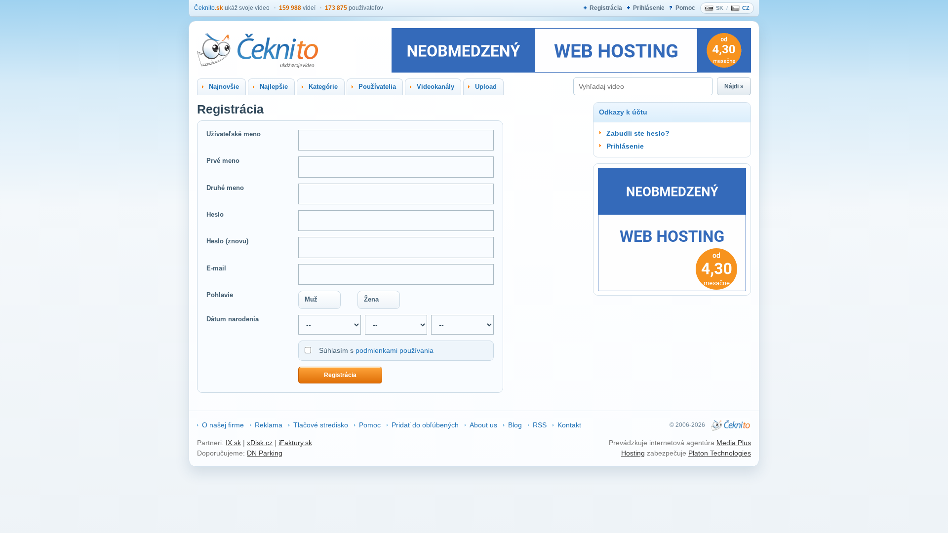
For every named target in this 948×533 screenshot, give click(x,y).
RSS (540, 425)
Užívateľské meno (233, 134)
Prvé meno (222, 160)
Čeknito (208, 7)
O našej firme (223, 425)
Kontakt (569, 425)
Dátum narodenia (232, 319)
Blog (515, 425)
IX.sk (233, 443)
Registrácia (606, 7)
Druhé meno (225, 187)
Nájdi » (734, 86)
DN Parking (264, 453)
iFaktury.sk (295, 443)
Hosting (633, 453)
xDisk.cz (260, 443)
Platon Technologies (719, 453)
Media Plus (733, 443)
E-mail (216, 268)
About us (483, 425)
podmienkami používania (395, 350)
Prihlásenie (649, 7)
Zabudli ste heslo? (638, 133)
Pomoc (685, 7)
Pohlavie (219, 295)
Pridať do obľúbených (425, 425)
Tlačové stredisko (320, 425)
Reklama (268, 425)
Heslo (215, 214)
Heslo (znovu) (227, 241)
